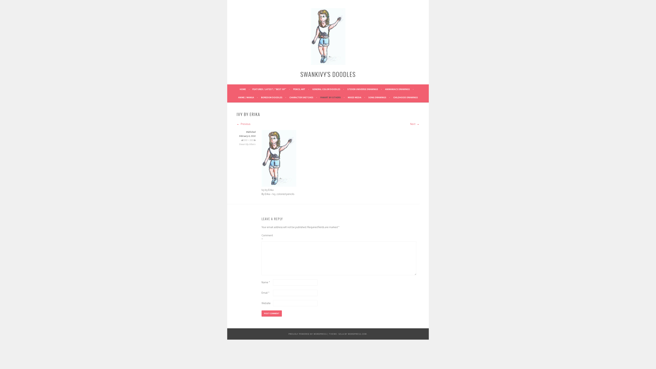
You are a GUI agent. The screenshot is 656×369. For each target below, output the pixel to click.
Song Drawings (377, 97)
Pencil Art (299, 89)
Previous (245, 124)
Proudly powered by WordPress (308, 334)
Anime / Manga (246, 97)
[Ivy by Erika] (279, 185)
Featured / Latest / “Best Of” (269, 89)
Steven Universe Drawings (362, 89)
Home (243, 89)
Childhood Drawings (405, 97)
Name (266, 282)
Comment (267, 237)
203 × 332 (248, 140)
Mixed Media (354, 97)
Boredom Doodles (271, 97)
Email (265, 292)
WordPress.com (357, 334)
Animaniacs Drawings (397, 89)
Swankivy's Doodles (328, 74)
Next (413, 124)
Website (266, 303)
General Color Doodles (326, 89)
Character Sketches (301, 97)
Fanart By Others (330, 97)
